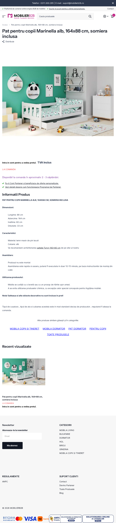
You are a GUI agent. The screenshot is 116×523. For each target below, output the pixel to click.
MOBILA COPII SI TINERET (24, 328)
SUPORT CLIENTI (68, 476)
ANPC (5, 481)
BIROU (62, 445)
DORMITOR (64, 438)
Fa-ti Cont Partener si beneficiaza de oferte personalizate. (32, 183)
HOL (61, 441)
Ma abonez (12, 445)
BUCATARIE (64, 434)
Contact (110, 9)
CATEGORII (65, 425)
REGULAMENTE (10, 476)
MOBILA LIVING (66, 430)
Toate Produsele (66, 489)
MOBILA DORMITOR (54, 328)
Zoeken (90, 16)
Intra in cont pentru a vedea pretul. (19, 162)
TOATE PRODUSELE (58, 334)
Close (113, 3)
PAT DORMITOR (77, 328)
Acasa (4, 25)
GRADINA (63, 449)
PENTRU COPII (98, 328)
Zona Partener (4, 16)
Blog (61, 493)
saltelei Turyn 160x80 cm (48, 248)
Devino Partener (66, 485)
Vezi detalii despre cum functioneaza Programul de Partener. (33, 187)
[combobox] (65, 16)
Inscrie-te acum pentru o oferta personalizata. (67, 9)
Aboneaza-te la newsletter (15, 430)
